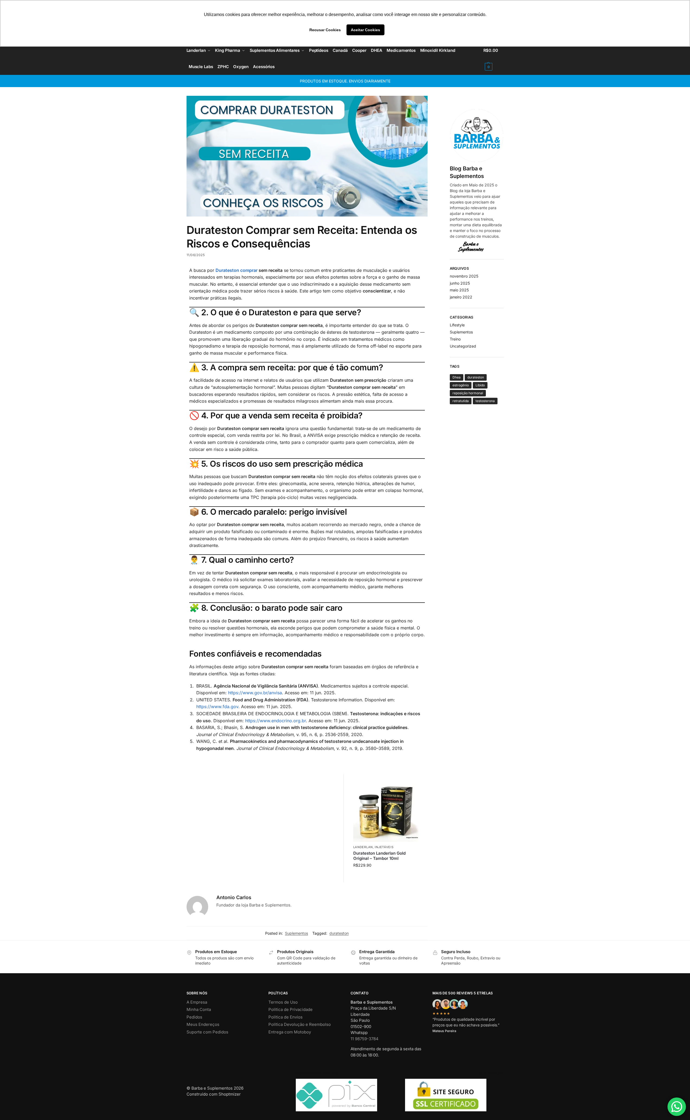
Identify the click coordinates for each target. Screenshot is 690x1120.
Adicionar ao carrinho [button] (387, 876)
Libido (480, 385)
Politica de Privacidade (290, 1009)
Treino (455, 339)
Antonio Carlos (233, 897)
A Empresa (197, 1002)
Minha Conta (199, 1009)
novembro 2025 (464, 276)
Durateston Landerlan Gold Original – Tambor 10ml (379, 856)
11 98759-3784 (364, 1038)
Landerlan (363, 847)
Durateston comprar (237, 270)
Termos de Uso (283, 1002)
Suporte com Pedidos (207, 1032)
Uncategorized (463, 346)
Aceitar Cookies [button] (365, 30)
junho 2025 (460, 283)
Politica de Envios (285, 1017)
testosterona (485, 401)
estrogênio (460, 385)
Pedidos (194, 1017)
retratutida (460, 401)
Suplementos (296, 933)
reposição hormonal (467, 393)
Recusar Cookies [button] (325, 30)
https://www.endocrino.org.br (275, 720)
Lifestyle (457, 325)
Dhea (456, 377)
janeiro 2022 (461, 297)
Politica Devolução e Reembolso (299, 1024)
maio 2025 (459, 290)
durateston (339, 933)
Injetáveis (384, 847)
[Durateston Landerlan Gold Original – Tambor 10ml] (387, 808)
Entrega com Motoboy (289, 1032)
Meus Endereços (203, 1024)
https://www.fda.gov (217, 706)
